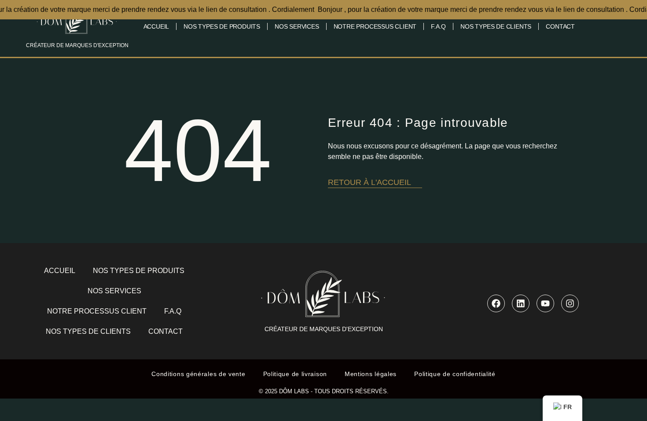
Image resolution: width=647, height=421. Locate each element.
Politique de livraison (295, 373)
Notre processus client (375, 26)
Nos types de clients (495, 26)
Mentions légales (371, 373)
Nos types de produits (222, 26)
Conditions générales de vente (198, 373)
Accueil (156, 26)
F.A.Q (438, 26)
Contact (560, 26)
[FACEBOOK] (496, 303)
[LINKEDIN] (520, 303)
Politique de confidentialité (455, 373)
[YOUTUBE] (545, 303)
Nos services (297, 26)
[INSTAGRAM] (570, 303)
